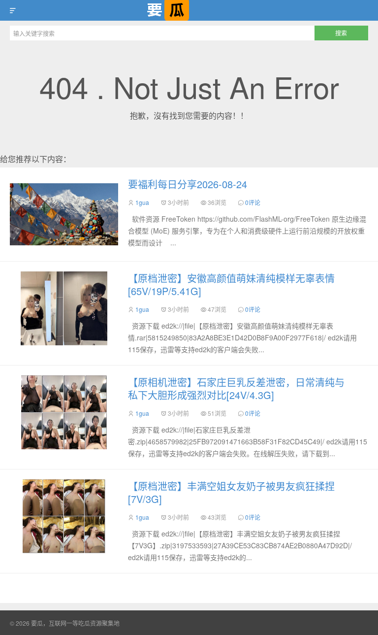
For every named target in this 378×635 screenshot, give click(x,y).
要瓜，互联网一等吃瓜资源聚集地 (189, 10)
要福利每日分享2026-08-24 (187, 184)
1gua (142, 202)
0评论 (252, 202)
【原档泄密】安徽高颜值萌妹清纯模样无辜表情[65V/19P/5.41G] (231, 284)
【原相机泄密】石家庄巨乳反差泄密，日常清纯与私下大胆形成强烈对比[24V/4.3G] (236, 388)
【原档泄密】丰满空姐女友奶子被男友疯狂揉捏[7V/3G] (231, 492)
